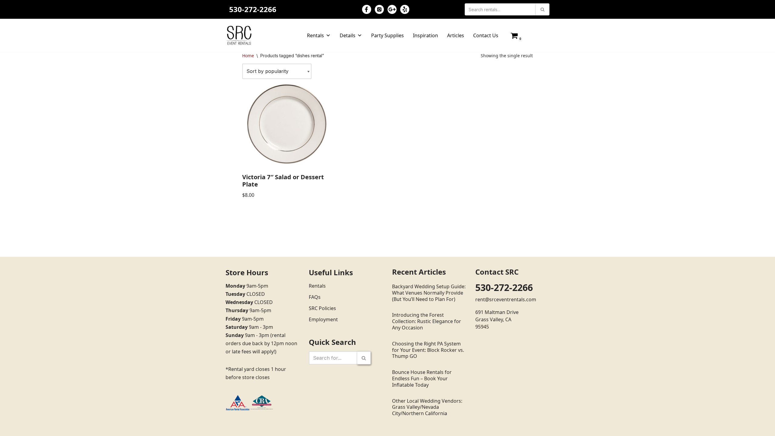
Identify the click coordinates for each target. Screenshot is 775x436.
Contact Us (485, 35)
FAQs (315, 297)
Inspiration (425, 35)
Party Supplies (387, 35)
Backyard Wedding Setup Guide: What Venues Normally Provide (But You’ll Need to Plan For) (429, 292)
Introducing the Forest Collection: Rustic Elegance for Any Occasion (426, 321)
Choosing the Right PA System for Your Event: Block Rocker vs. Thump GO (428, 350)
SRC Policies (322, 308)
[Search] (542, 9)
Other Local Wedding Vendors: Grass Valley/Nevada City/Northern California (427, 407)
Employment (323, 319)
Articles (455, 35)
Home (248, 55)
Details (347, 35)
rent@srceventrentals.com (505, 299)
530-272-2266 (252, 9)
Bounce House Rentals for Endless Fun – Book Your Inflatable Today (422, 378)
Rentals (315, 35)
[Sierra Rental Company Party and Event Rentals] (239, 35)
